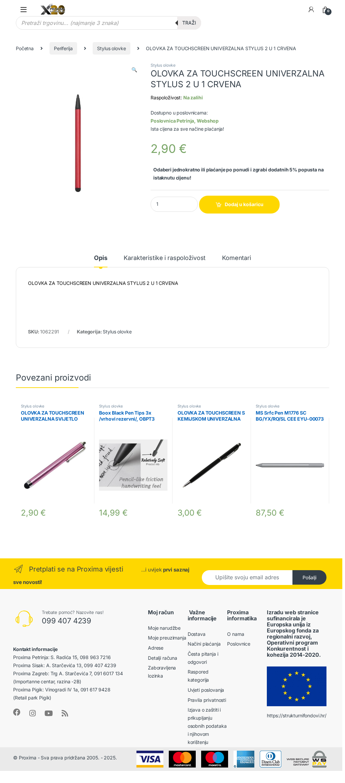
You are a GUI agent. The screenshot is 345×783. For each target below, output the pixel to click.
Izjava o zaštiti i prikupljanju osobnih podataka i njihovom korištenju (207, 726)
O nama (235, 634)
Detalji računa (162, 658)
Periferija (63, 48)
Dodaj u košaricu (244, 204)
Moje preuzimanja (167, 638)
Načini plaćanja (204, 644)
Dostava (197, 634)
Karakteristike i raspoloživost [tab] (165, 258)
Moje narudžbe (164, 628)
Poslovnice (238, 644)
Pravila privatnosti (207, 700)
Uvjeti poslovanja (206, 690)
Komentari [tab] (236, 258)
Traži (189, 23)
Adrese (155, 648)
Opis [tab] (100, 258)
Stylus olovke (111, 48)
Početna (25, 48)
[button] (134, 70)
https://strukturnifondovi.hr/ (296, 715)
